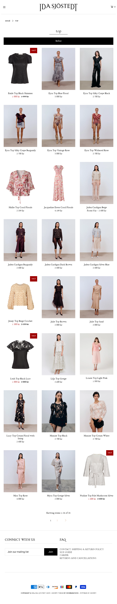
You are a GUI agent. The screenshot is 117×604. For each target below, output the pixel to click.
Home (7, 21)
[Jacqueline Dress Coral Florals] (58, 183)
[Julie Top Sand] (96, 297)
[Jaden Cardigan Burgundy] (20, 240)
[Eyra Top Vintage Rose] (58, 126)
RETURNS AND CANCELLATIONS (78, 558)
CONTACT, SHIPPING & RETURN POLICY (82, 549)
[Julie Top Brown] (58, 297)
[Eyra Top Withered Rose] (96, 126)
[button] (58, 41)
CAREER (64, 555)
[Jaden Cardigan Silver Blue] (96, 240)
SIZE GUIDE (66, 552)
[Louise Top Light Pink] (96, 354)
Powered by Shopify (88, 593)
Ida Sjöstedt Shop (42, 593)
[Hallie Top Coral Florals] (20, 183)
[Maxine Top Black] (58, 411)
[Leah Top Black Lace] (20, 354)
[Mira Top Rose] (20, 471)
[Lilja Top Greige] (58, 354)
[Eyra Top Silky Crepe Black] (96, 69)
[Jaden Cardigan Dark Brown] (58, 240)
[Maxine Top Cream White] (96, 411)
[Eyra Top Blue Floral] (58, 69)
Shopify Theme (57, 593)
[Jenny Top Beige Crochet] (20, 297)
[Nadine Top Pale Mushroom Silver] (96, 471)
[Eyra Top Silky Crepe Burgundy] (20, 126)
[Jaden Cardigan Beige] (96, 183)
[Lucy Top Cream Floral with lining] (20, 411)
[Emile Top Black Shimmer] (20, 69)
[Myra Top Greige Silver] (58, 471)
